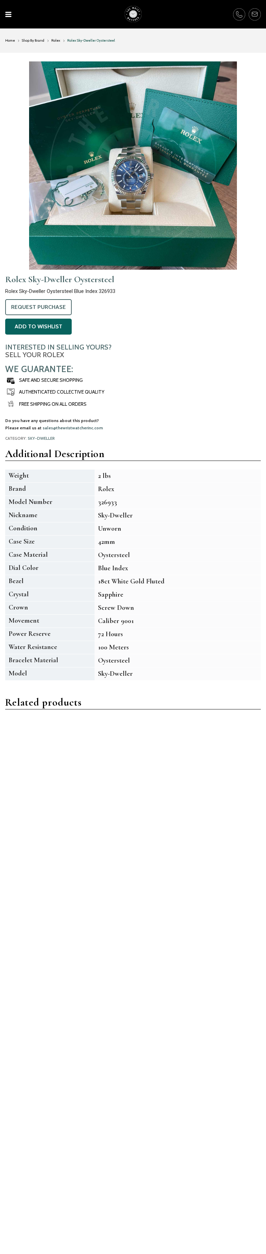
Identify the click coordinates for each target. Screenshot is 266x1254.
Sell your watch (156, 1198)
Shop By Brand (33, 40)
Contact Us (18, 1208)
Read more (26, 875)
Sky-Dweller (41, 438)
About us (16, 1217)
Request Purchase (38, 307)
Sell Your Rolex (34, 355)
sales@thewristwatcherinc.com (73, 427)
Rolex (55, 40)
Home (10, 40)
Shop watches (154, 1208)
